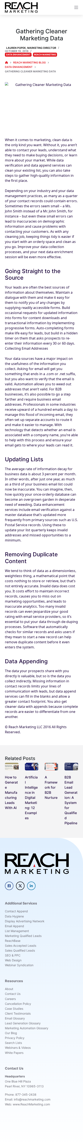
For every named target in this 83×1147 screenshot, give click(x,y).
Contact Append (16, 911)
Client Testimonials (18, 1013)
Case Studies (14, 1008)
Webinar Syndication (19, 965)
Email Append (14, 926)
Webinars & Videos (18, 1047)
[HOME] (6, 62)
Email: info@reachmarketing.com (27, 1099)
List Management (17, 931)
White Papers (14, 1052)
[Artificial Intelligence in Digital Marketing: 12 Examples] (31, 766)
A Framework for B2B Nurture (51, 787)
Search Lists (13, 1043)
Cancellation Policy (18, 1003)
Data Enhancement (18, 54)
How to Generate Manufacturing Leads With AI (11, 792)
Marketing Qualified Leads (23, 936)
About (9, 989)
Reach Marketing (45, 54)
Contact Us (12, 994)
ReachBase (12, 940)
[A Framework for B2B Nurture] (51, 766)
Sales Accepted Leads (20, 945)
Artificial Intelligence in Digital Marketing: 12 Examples (31, 797)
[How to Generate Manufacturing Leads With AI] (11, 766)
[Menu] (76, 7)
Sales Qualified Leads (20, 950)
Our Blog (11, 1033)
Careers (10, 999)
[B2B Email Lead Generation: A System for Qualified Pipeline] (71, 766)
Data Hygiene (14, 916)
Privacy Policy (14, 1038)
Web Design (13, 960)
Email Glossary (15, 1018)
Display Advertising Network (24, 921)
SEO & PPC (12, 955)
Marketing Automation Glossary (26, 1028)
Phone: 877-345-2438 (20, 1094)
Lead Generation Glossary (23, 1023)
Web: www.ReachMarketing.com (27, 1104)
